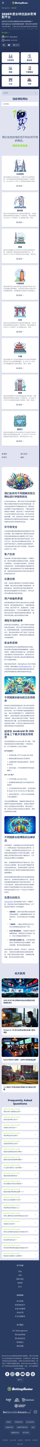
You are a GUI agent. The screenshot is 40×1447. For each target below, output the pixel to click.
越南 (22, 457)
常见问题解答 (20, 1325)
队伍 (19, 1295)
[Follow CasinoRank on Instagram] (12, 1383)
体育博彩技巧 (20, 1313)
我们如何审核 (20, 1343)
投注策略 (19, 1310)
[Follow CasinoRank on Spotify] (27, 1383)
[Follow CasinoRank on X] (17, 1383)
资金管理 (19, 1321)
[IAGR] (8, 1408)
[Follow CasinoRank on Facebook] (7, 1383)
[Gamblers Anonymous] (16, 1408)
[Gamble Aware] (17, 1420)
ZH (19, 1388)
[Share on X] (4, 45)
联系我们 (19, 1351)
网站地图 (19, 1355)
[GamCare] (28, 1408)
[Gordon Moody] (19, 1414)
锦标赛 (19, 1291)
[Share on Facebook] (9, 45)
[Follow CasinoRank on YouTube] (22, 1383)
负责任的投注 (8, 903)
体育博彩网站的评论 (26, 666)
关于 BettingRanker (19, 1339)
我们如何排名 (20, 1347)
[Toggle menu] (3, 3)
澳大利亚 (23, 454)
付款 (19, 1284)
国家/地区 (19, 1288)
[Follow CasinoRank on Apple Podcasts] (32, 1383)
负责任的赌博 (20, 1317)
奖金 (19, 1280)
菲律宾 (4, 457)
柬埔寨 (4, 454)
